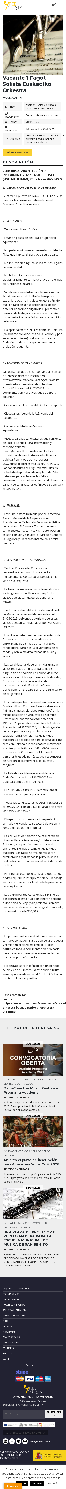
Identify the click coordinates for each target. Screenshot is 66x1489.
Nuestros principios (14, 1304)
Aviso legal (42, 1401)
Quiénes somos (11, 1294)
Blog (5, 1321)
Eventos (7, 1353)
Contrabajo (25, 1083)
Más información (17, 152)
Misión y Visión (11, 1299)
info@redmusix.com (40, 1441)
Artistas (7, 1326)
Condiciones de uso (14, 1315)
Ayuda (8, 1151)
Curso (37, 1151)
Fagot (29, 115)
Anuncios (8, 1348)
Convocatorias (11, 1342)
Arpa (54, 1079)
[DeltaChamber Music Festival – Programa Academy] (33, 1060)
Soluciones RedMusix (14, 1310)
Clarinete (10, 1083)
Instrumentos (41, 115)
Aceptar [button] (22, 1483)
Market (7, 1358)
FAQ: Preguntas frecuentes (18, 1288)
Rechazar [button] (37, 1483)
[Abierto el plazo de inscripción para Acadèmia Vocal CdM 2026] (33, 1132)
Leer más (53, 1483)
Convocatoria (46, 108)
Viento (54, 115)
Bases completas (14, 995)
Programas (9, 1331)
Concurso (31, 108)
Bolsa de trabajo (46, 105)
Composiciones (11, 1337)
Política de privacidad (28, 1401)
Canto (46, 1151)
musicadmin (12, 97)
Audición (31, 105)
